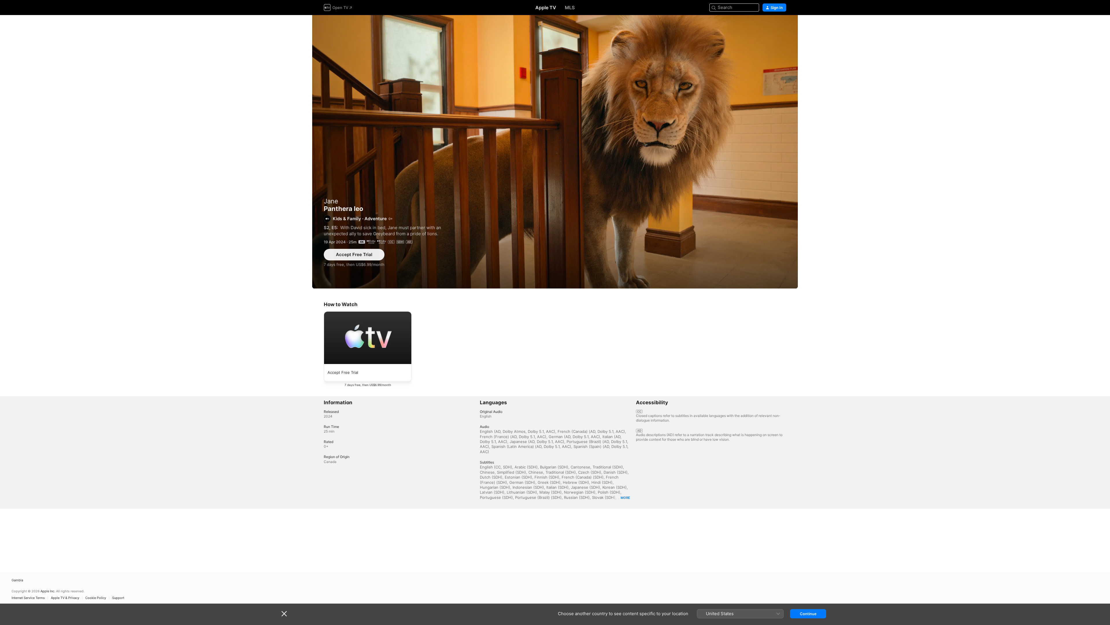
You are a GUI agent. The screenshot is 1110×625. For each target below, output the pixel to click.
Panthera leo (555, 151)
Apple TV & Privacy (65, 598)
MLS (570, 7)
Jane (331, 201)
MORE (625, 498)
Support (118, 598)
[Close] (284, 613)
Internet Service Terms (28, 598)
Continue (808, 613)
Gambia (17, 580)
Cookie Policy (95, 598)
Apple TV (545, 7)
